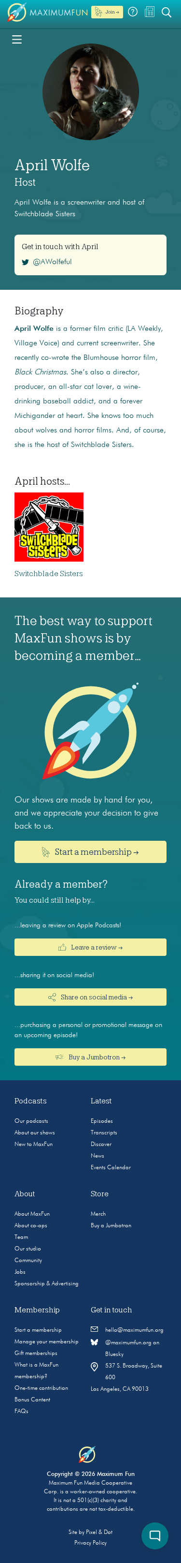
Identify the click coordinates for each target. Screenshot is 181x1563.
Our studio (27, 1249)
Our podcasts (31, 1121)
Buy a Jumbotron (111, 1226)
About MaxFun (32, 1214)
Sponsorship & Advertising (46, 1284)
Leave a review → (96, 947)
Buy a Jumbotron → (96, 1057)
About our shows (34, 1133)
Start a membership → (96, 852)
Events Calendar (111, 1168)
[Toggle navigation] (17, 38)
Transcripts (104, 1133)
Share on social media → (96, 997)
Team (21, 1237)
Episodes (102, 1121)
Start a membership (38, 1330)
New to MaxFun (33, 1144)
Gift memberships (35, 1353)
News (97, 1156)
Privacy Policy (90, 1543)
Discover (101, 1144)
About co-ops (30, 1226)
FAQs (21, 1411)
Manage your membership (46, 1342)
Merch (98, 1214)
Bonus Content (32, 1400)
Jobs (20, 1272)
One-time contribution (41, 1388)
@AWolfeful (52, 262)
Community (28, 1261)
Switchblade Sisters (48, 573)
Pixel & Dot (99, 1532)
